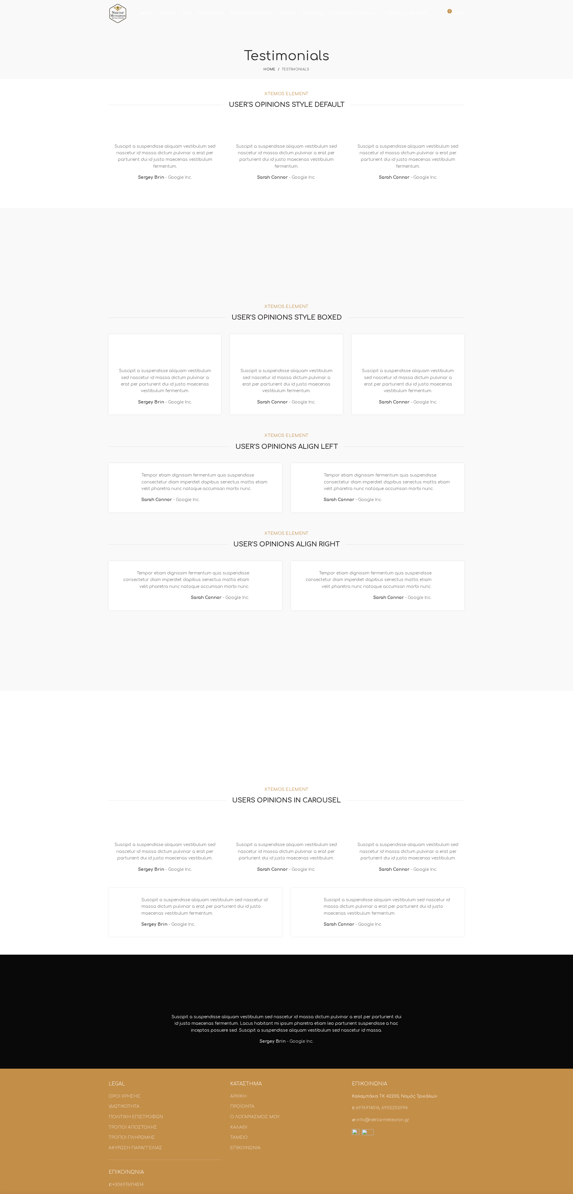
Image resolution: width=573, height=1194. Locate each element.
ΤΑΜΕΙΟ (239, 1137)
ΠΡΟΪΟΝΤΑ (242, 1106)
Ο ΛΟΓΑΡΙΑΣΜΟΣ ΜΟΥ (255, 1117)
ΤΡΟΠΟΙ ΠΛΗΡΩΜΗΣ (132, 1137)
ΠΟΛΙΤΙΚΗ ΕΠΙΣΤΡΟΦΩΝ (136, 1117)
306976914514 (129, 1184)
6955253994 (394, 1108)
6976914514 (367, 1108)
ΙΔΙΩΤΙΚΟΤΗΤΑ (124, 1106)
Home (269, 69)
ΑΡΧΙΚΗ (238, 1096)
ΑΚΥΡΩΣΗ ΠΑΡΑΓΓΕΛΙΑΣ (135, 1148)
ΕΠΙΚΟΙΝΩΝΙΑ (245, 1148)
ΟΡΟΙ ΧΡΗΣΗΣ (124, 1096)
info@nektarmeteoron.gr (383, 1120)
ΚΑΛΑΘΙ (238, 1127)
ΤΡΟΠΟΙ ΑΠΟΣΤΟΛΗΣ (133, 1127)
